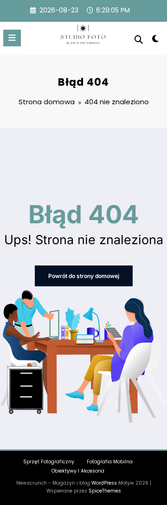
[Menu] (12, 38)
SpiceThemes (105, 490)
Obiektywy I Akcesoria (77, 470)
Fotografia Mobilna (110, 461)
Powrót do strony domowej (83, 275)
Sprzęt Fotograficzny (48, 461)
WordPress (104, 483)
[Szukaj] (138, 39)
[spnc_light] (156, 40)
